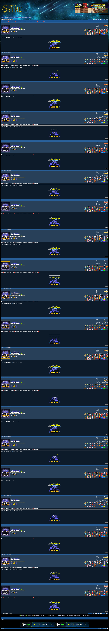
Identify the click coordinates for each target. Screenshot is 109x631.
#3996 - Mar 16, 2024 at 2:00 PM (6, 465)
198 (95, 19)
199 (96, 19)
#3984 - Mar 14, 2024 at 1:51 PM (6, 111)
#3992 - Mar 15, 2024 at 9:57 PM (6, 347)
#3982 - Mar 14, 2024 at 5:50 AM (6, 52)
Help (102, 628)
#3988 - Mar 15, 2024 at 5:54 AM (6, 229)
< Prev (89, 19)
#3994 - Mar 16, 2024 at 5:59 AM (6, 406)
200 (98, 19)
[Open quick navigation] (107, 17)
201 (100, 19)
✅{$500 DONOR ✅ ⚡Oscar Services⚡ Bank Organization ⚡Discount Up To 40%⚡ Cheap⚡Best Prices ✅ (39, 615)
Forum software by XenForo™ (8, 629)
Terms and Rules (106, 629)
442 (104, 19)
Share (106, 50)
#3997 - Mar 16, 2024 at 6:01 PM (6, 495)
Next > (107, 19)
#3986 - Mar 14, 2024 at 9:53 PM (6, 170)
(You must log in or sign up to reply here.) (6, 613)
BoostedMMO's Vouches (56, 42)
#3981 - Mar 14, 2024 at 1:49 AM (6, 22)
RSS (107, 628)
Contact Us (99, 628)
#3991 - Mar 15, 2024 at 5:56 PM (6, 318)
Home (104, 628)
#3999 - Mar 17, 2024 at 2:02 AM (6, 554)
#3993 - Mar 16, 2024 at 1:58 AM (6, 377)
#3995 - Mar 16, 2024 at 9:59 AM (6, 436)
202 (101, 19)
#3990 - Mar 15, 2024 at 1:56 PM (6, 288)
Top (105, 628)
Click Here (106, 27)
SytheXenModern (3, 628)
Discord (12, 37)
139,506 (107, 24)
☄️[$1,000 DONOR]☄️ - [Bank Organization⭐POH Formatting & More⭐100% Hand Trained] (73, 615)
